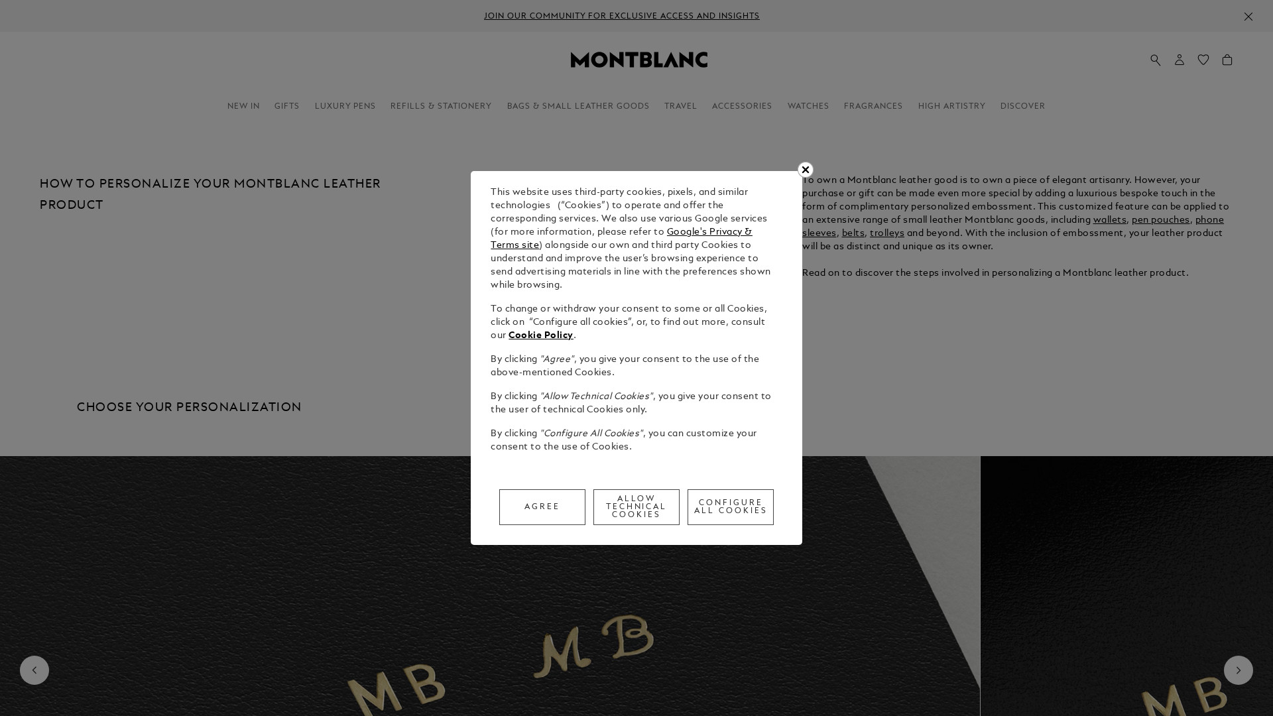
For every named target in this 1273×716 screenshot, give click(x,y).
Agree (542, 507)
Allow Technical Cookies (637, 507)
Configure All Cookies (731, 507)
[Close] (806, 170)
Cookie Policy (541, 335)
